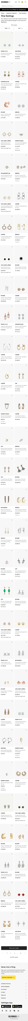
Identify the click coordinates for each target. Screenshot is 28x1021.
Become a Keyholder (7, 977)
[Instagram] (6, 1011)
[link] (7, 54)
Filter (6, 28)
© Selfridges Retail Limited (14, 1018)
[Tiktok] (10, 1011)
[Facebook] (2, 1011)
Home (2, 13)
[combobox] (15, 6)
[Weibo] (18, 1011)
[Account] (16, 2)
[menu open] (25, 2)
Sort (19, 28)
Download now (22, 9)
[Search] (3, 6)
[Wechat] (14, 1011)
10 (20, 953)
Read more (4, 22)
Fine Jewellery (22, 13)
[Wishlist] (19, 2)
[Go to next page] (25, 953)
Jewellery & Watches (11, 13)
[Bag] (22, 2)
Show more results (14, 948)
